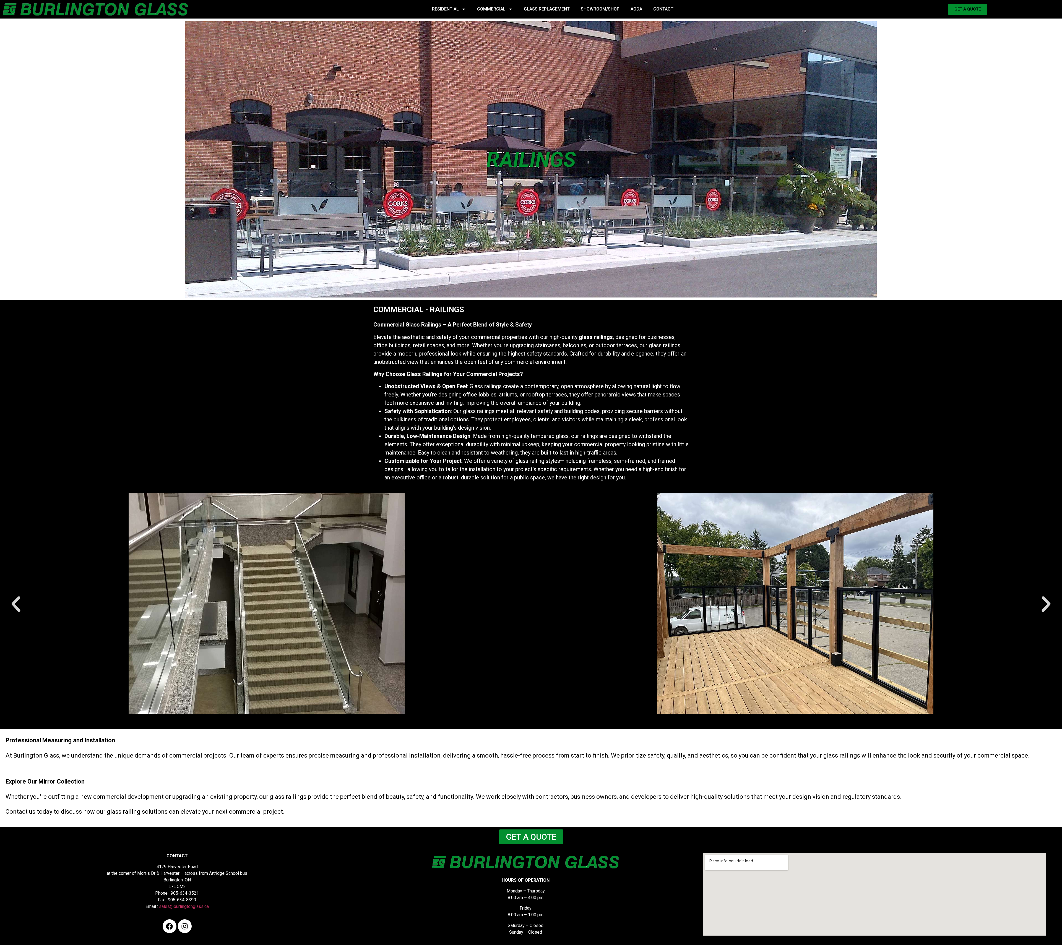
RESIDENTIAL (445, 9)
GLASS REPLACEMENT (547, 9)
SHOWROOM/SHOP (600, 9)
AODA (636, 9)
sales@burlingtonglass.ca (184, 906)
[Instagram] (185, 926)
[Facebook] (169, 926)
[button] (16, 604)
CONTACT (663, 9)
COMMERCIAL (491, 9)
